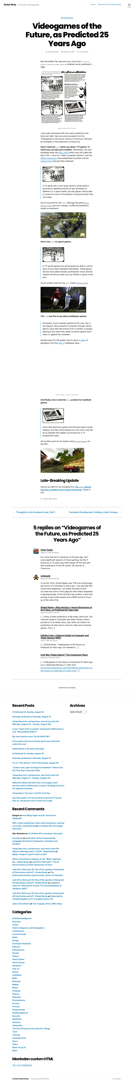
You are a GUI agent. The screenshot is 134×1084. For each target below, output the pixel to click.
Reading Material (20, 1013)
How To (15, 969)
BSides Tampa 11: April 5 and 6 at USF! (29, 854)
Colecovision (46, 161)
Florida (15, 953)
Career (15, 925)
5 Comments (84, 52)
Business (16, 921)
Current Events (19, 934)
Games (45, 499)
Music (15, 987)
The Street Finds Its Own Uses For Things (31, 1028)
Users (15, 1041)
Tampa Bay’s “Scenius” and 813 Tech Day (31, 793)
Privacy (15, 1003)
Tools (14, 1032)
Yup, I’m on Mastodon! (22, 1065)
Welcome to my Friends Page (109, 4)
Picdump (16, 991)
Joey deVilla (54, 52)
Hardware (16, 966)
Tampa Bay (17, 1025)
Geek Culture (18, 959)
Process (16, 1006)
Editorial (16, 947)
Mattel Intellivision (49, 158)
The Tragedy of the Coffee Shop (47, 904)
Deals (15, 937)
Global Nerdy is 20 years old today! (28, 749)
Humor (15, 972)
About (93, 4)
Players (15, 994)
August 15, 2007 (68, 52)
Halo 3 (61, 343)
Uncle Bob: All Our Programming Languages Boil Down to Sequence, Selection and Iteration (35, 841)
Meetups (16, 981)
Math (14, 978)
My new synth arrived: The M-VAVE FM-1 (31, 736)
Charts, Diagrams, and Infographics (28, 928)
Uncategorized (67, 18)
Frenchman (17, 838)
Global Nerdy (10, 4)
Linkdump (16, 975)
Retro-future (53, 499)
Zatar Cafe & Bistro (21, 904)
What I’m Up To (19, 1047)
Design (15, 940)
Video (15, 1044)
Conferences (18, 931)
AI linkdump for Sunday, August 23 (28, 712)
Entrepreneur (18, 950)
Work (14, 1050)
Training (16, 1035)
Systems (16, 1022)
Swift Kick (16, 1019)
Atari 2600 (63, 152)
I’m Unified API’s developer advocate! (45, 833)
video (82, 340)
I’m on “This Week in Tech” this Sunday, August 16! (35, 763)
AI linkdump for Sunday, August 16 (28, 753)
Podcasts (16, 997)
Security (16, 1016)
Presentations (18, 1000)
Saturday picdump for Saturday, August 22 (31, 716)
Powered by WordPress (40, 1079)
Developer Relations (21, 943)
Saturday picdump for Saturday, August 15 (31, 758)
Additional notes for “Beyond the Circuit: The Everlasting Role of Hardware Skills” (36, 886)
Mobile (15, 984)
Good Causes (18, 962)
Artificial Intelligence (21, 918)
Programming (18, 1010)
